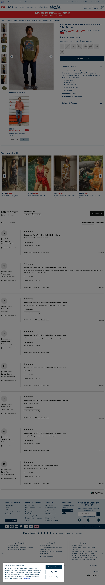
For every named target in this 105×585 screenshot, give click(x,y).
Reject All (54, 572)
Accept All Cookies (53, 567)
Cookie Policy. (27, 578)
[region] (33, 572)
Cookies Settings (54, 577)
